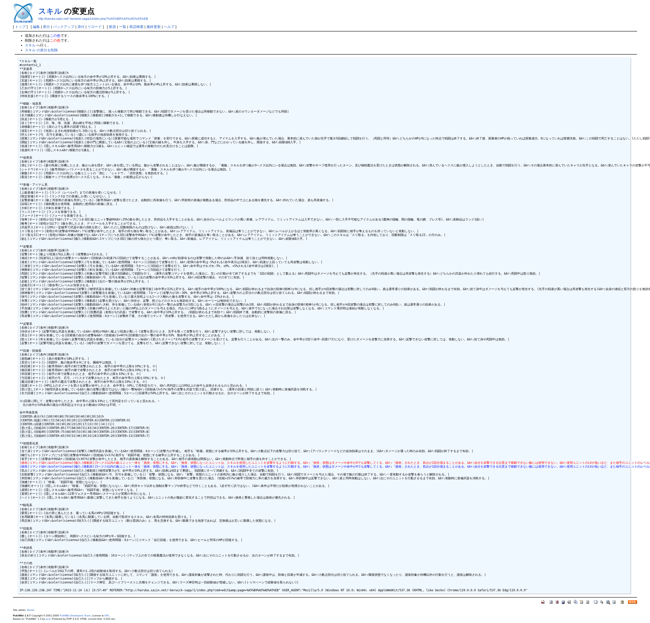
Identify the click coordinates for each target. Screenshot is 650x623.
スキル (50, 11)
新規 (112, 27)
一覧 (122, 27)
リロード (95, 27)
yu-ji (48, 618)
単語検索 (136, 27)
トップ (20, 27)
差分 (46, 27)
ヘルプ (169, 27)
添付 (81, 27)
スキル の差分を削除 (41, 50)
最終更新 (154, 27)
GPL (107, 615)
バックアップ (63, 27)
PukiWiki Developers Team (75, 615)
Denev (31, 610)
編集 (36, 27)
